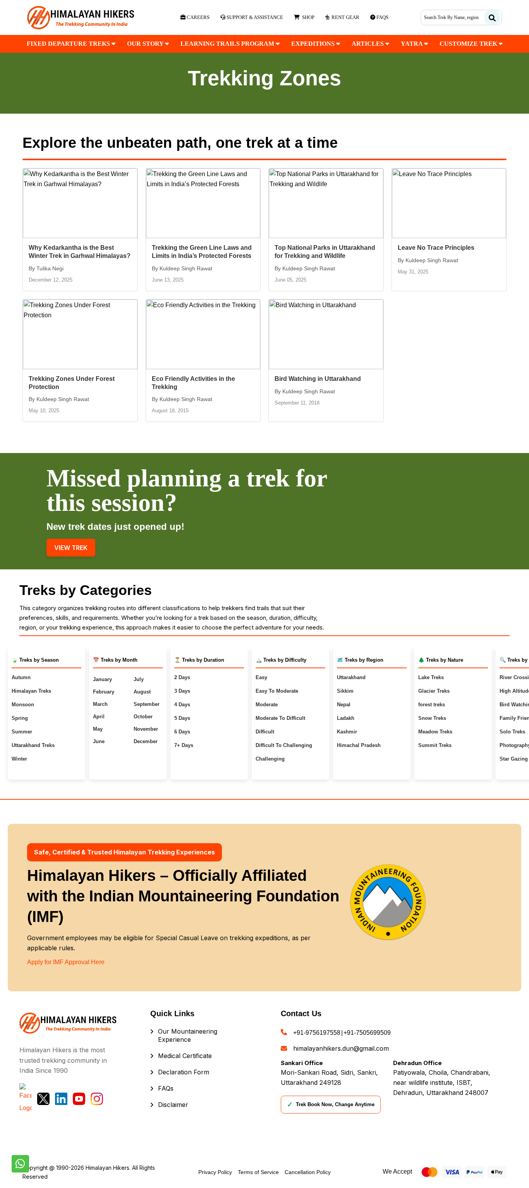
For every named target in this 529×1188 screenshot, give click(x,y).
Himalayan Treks (31, 691)
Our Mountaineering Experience (187, 1035)
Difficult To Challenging (284, 745)
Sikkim (345, 691)
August (142, 692)
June (99, 741)
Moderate (267, 704)
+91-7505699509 (367, 1032)
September (147, 704)
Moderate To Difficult (280, 718)
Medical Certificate (185, 1056)
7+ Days (183, 745)
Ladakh (345, 718)
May (98, 729)
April (99, 716)
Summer (22, 732)
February (103, 692)
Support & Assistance (254, 17)
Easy (261, 677)
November (146, 729)
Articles (368, 43)
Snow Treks (432, 718)
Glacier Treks (434, 691)
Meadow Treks (435, 732)
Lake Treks (431, 677)
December (146, 741)
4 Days (182, 704)
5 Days (182, 718)
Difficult (265, 732)
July (139, 679)
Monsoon (23, 704)
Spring (20, 718)
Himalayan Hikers (107, 1167)
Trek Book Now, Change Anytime (330, 1104)
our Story (146, 43)
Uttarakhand (351, 677)
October (143, 716)
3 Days (182, 691)
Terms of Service (258, 1172)
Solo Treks (512, 732)
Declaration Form (183, 1072)
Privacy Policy (215, 1172)
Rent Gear (344, 17)
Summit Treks (435, 745)
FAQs (165, 1088)
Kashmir (347, 732)
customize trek (469, 43)
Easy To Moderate (277, 691)
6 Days (182, 732)
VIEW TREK (71, 548)
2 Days (182, 677)
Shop (307, 17)
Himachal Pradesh (359, 745)
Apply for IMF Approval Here (66, 962)
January (102, 679)
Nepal (343, 704)
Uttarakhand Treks (33, 745)
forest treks (431, 704)
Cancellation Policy (308, 1172)
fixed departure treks (69, 43)
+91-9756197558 (316, 1032)
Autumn (21, 677)
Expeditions (313, 43)
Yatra (412, 43)
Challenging (270, 759)
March (100, 704)
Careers (197, 17)
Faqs (381, 17)
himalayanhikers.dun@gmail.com (341, 1048)
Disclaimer (173, 1104)
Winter (19, 759)
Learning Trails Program (228, 43)
